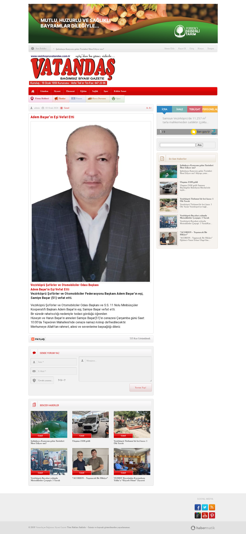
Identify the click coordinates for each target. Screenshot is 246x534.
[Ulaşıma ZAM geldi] (168, 194)
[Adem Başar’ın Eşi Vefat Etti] (91, 282)
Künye (201, 48)
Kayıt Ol (182, 48)
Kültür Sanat (120, 91)
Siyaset (57, 91)
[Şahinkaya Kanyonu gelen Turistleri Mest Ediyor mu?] (168, 177)
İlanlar (62, 98)
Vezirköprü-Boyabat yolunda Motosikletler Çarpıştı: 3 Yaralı (45, 479)
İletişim (211, 48)
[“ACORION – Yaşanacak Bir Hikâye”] (168, 244)
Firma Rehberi (42, 98)
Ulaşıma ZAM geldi (81, 441)
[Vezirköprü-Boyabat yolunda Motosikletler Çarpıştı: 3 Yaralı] (168, 227)
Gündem (44, 91)
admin (37, 108)
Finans (79, 98)
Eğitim (83, 91)
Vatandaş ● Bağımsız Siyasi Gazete (51, 527)
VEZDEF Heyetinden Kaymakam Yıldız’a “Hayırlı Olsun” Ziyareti (129, 479)
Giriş (192, 48)
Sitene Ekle (170, 48)
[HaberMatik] (207, 527)
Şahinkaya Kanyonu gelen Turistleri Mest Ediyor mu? (80, 49)
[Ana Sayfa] (33, 91)
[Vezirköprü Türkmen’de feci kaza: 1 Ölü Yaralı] (168, 210)
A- (147, 108)
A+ (150, 108)
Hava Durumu (99, 98)
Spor (106, 91)
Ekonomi (70, 91)
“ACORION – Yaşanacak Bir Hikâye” (90, 478)
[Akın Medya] (193, 528)
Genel (66, 108)
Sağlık (95, 91)
